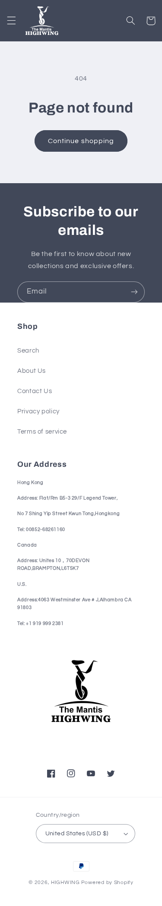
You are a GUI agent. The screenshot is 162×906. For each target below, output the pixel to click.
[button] (11, 21)
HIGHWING (65, 882)
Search (28, 350)
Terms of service (42, 431)
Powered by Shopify (107, 882)
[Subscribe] (134, 292)
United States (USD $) (76, 834)
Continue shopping (81, 140)
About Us (31, 371)
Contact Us (34, 391)
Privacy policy (38, 411)
